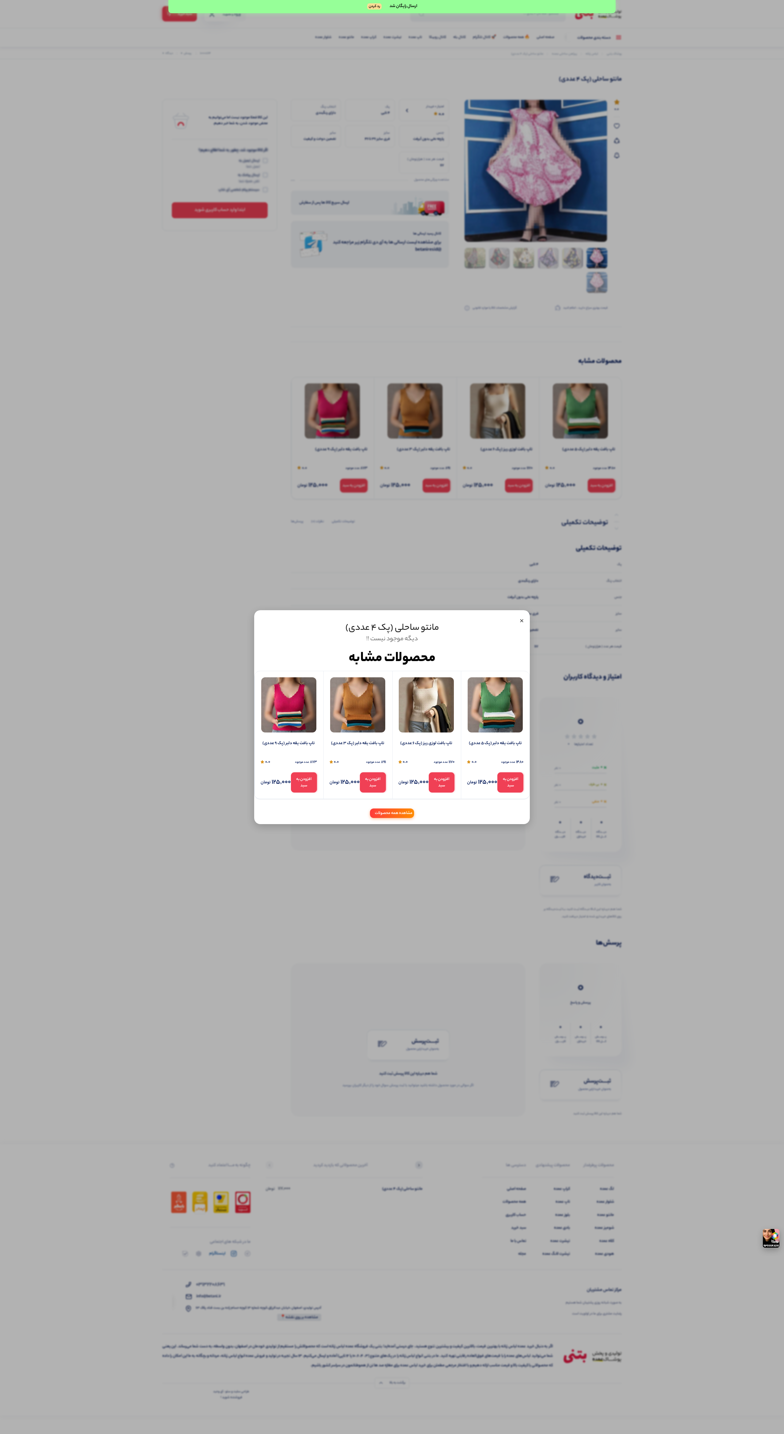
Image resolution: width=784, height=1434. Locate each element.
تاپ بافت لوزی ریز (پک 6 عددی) (426, 743)
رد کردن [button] (374, 6)
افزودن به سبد (510, 782)
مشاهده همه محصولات (394, 813)
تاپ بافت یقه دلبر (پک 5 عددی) (495, 743)
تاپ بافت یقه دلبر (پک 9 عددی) (288, 743)
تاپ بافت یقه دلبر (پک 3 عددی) (357, 743)
